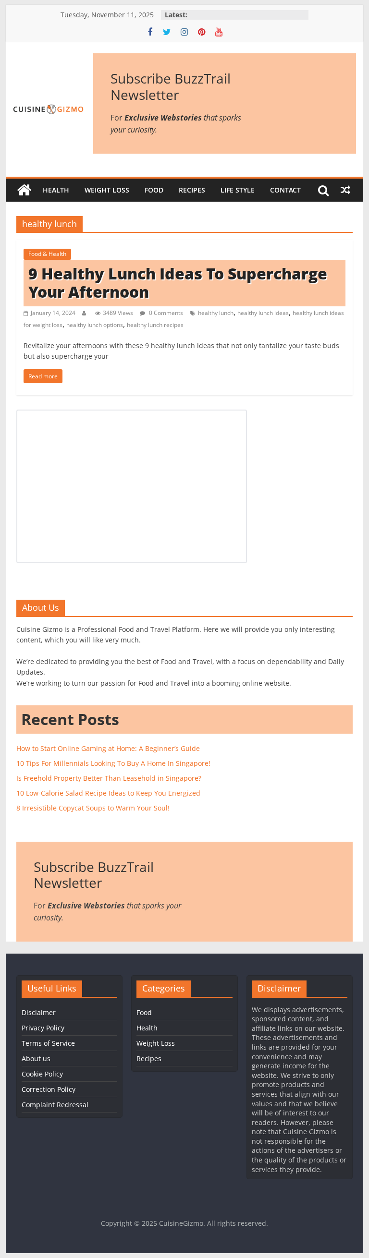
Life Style (238, 189)
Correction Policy (48, 1089)
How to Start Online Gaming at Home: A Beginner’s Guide (108, 748)
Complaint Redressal (55, 1104)
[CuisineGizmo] (24, 190)
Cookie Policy (42, 1073)
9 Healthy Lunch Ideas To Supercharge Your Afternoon (177, 282)
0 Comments (165, 313)
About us (36, 1058)
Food (154, 189)
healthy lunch (216, 313)
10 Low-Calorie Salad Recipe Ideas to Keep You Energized (108, 793)
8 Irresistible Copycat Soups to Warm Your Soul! (93, 807)
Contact (285, 189)
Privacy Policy (43, 1027)
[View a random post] (345, 190)
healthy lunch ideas (263, 313)
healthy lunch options (94, 325)
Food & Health (47, 254)
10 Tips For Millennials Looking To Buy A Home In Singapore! (113, 763)
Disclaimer (39, 1012)
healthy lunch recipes (155, 325)
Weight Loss (107, 189)
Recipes (192, 189)
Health (56, 189)
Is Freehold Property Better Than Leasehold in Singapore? (108, 778)
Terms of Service (48, 1043)
